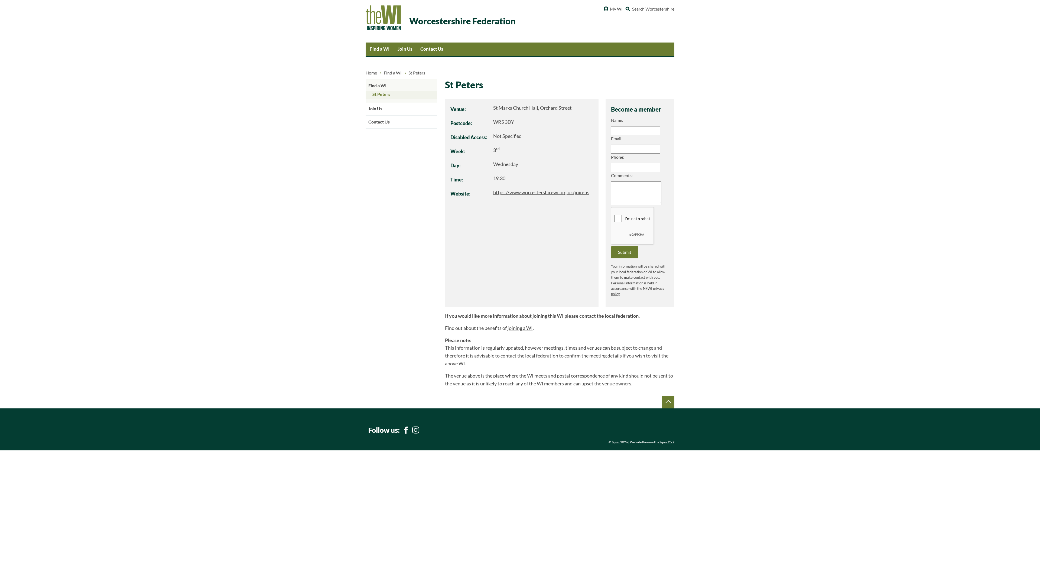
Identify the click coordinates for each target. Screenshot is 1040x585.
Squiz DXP (666, 442)
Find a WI (379, 48)
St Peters (381, 94)
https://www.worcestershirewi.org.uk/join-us (541, 192)
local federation (622, 316)
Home (371, 72)
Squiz (616, 442)
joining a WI (520, 328)
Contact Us (431, 48)
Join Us (405, 48)
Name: (617, 120)
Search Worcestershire (653, 8)
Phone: (617, 157)
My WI (616, 8)
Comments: (622, 175)
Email (616, 138)
